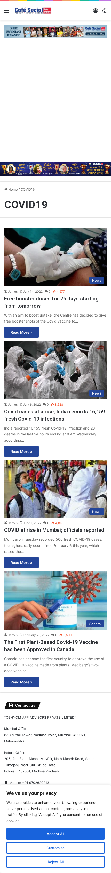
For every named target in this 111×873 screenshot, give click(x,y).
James (13, 292)
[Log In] (95, 12)
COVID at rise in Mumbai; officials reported (54, 530)
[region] (55, 829)
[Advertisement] (55, 104)
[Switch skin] (104, 12)
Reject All (56, 862)
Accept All (55, 834)
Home (12, 189)
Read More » (21, 332)
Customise (55, 848)
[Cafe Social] (33, 10)
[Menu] (6, 12)
